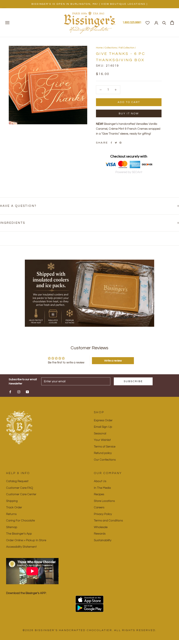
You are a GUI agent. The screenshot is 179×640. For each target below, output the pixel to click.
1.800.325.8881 (132, 22)
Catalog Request (17, 481)
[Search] (164, 22)
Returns (11, 514)
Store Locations (104, 501)
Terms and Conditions (108, 520)
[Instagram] (18, 391)
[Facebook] (111, 143)
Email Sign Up (103, 426)
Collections (111, 48)
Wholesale (101, 527)
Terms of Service (104, 446)
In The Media (102, 487)
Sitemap (11, 527)
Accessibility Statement (21, 546)
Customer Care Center (21, 494)
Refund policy (103, 453)
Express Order (103, 420)
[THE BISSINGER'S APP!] (89, 600)
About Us (100, 481)
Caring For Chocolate (20, 520)
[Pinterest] (120, 143)
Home (99, 48)
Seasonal (100, 433)
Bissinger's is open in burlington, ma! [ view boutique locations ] (89, 4)
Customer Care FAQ (19, 487)
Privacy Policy (103, 514)
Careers (99, 507)
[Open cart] (172, 23)
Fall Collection (126, 48)
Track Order (14, 507)
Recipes (99, 494)
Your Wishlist (102, 440)
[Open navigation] (7, 22)
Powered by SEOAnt (128, 172)
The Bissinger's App (19, 533)
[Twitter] (116, 143)
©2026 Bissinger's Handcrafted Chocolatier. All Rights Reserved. (90, 630)
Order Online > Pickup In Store (26, 540)
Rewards (100, 533)
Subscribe (133, 381)
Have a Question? (18, 206)
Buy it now (129, 113)
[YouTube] (27, 391)
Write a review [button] (113, 360)
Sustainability (102, 540)
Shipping (12, 501)
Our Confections (105, 459)
